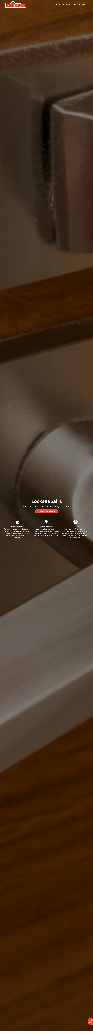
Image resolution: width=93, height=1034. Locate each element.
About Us (85, 5)
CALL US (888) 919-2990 (47, 511)
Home (58, 5)
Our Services (66, 5)
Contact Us (76, 5)
